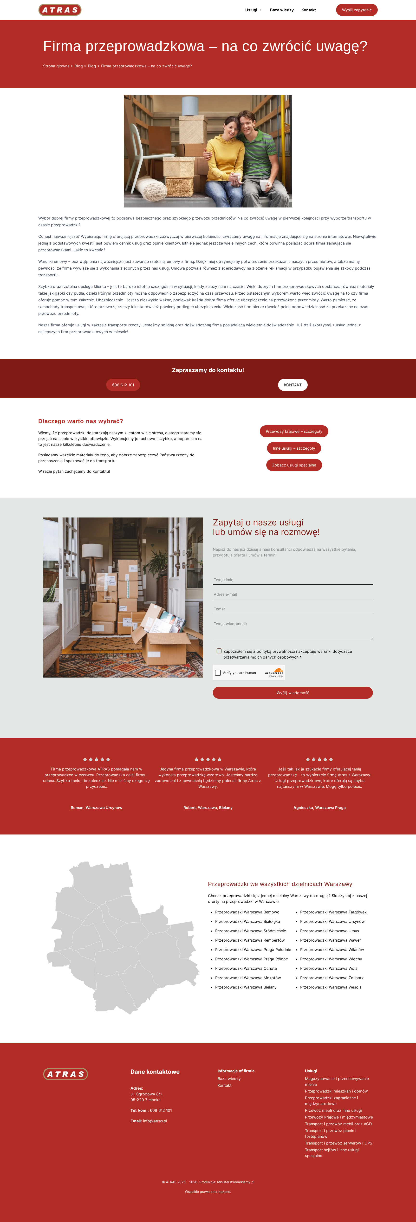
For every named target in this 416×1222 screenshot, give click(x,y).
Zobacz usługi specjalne (294, 465)
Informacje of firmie (236, 1070)
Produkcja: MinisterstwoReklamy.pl (226, 1182)
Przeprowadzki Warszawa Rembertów (250, 940)
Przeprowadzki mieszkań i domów (336, 1091)
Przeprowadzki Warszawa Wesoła (331, 987)
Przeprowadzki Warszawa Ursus (329, 930)
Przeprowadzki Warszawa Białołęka (247, 921)
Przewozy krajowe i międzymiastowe (339, 1117)
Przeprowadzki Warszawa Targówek (333, 912)
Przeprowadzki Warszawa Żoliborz (332, 977)
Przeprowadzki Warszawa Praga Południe (253, 949)
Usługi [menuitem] (251, 9)
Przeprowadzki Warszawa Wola (329, 968)
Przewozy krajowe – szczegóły (294, 431)
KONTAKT (293, 384)
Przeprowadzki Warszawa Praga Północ (251, 959)
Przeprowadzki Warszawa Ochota (246, 968)
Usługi (311, 1070)
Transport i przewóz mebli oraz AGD (338, 1123)
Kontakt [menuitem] (308, 9)
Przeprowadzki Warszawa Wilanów (332, 949)
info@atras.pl (155, 1121)
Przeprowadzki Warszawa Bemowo (247, 912)
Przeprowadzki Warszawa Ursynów (332, 921)
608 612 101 (123, 384)
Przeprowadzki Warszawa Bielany (246, 987)
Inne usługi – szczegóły (294, 448)
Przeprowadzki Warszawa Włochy (331, 959)
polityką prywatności (276, 651)
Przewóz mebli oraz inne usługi (333, 1110)
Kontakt (225, 1085)
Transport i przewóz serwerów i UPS (338, 1143)
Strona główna (56, 66)
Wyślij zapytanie (357, 9)
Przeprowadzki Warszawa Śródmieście (250, 930)
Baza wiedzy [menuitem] (282, 9)
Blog (79, 66)
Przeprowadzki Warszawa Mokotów (248, 977)
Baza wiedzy (229, 1078)
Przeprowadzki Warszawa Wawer (330, 940)
